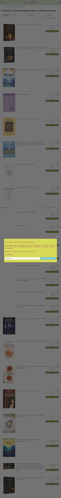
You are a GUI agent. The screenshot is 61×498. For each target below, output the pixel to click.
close (56, 237)
